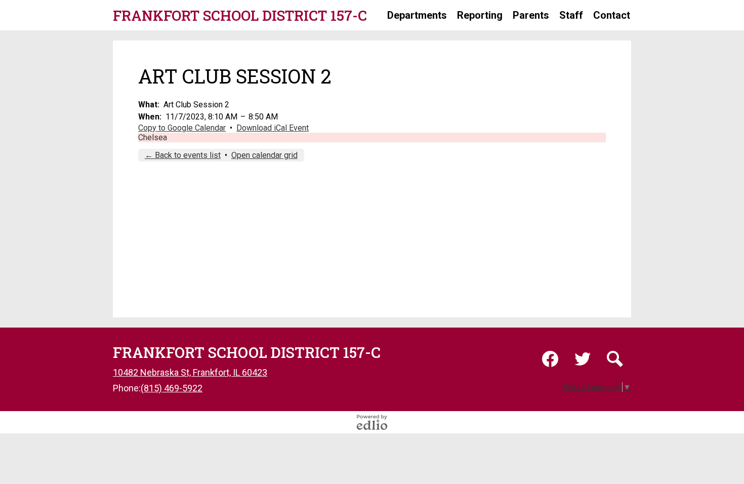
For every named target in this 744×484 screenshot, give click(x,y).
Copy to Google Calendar (182, 128)
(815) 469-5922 (171, 388)
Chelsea (152, 137)
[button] (417, 15)
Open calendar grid (264, 155)
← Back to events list (183, 155)
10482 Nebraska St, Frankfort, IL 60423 (190, 372)
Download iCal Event (272, 128)
